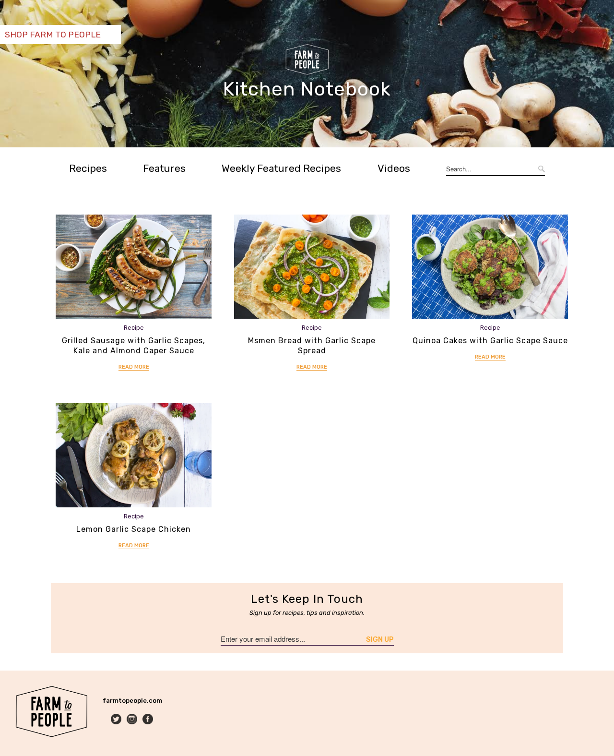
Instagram (133, 720)
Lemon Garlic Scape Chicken (133, 529)
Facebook (148, 720)
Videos (394, 168)
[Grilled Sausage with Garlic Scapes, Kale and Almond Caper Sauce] (134, 267)
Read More (133, 367)
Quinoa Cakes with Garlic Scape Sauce (490, 340)
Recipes (88, 168)
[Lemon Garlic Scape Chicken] (134, 455)
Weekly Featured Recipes (281, 168)
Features (164, 168)
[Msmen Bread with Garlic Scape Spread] (312, 267)
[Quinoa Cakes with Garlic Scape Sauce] (490, 267)
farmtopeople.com (132, 700)
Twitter (117, 720)
